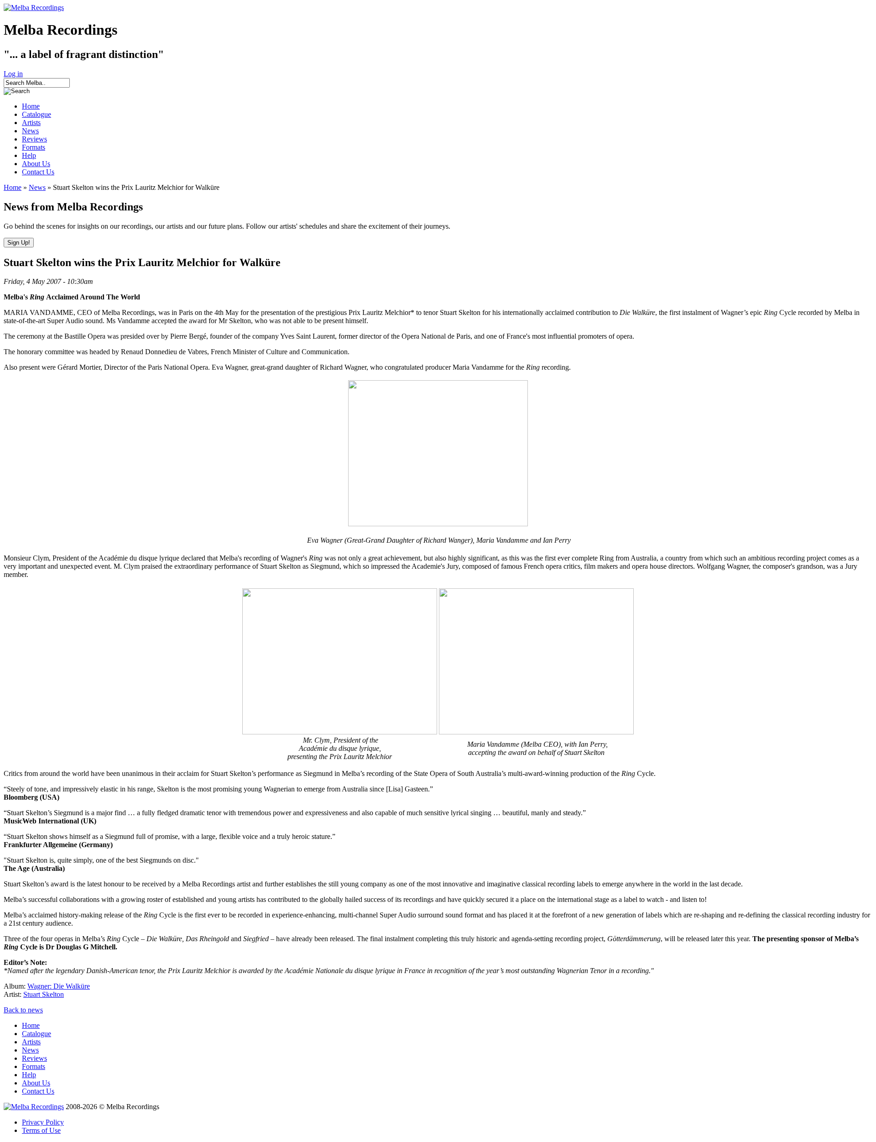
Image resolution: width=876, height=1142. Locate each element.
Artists (31, 122)
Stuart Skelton (43, 994)
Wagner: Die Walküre (58, 986)
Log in (13, 74)
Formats (33, 147)
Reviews (34, 139)
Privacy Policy (43, 1122)
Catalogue (36, 114)
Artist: (13, 994)
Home (31, 106)
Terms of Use (41, 1130)
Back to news (23, 1010)
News (30, 131)
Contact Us (38, 172)
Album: (15, 986)
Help (29, 155)
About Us (36, 164)
